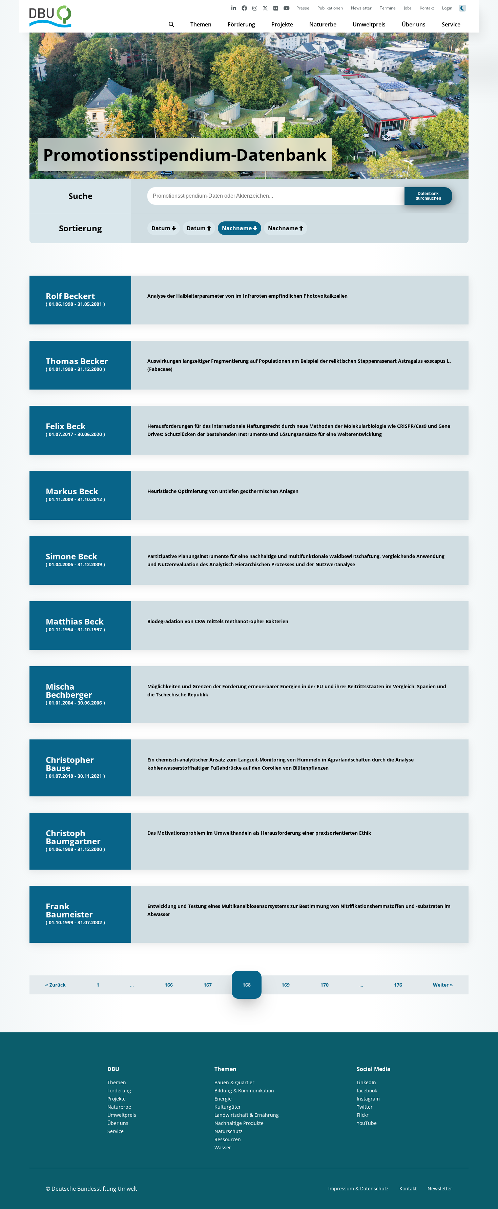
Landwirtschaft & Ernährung (246, 1115)
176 (398, 985)
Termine (388, 8)
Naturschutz (228, 1131)
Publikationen (330, 8)
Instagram (368, 1098)
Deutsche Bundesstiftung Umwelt (94, 1188)
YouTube (367, 1123)
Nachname (237, 228)
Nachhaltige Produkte (239, 1123)
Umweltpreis (369, 24)
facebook (367, 1090)
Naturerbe (322, 24)
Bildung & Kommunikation (244, 1090)
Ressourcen (227, 1139)
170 (324, 985)
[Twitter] (265, 8)
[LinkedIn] (234, 8)
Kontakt (427, 8)
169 (286, 985)
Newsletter (361, 8)
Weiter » (443, 985)
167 (208, 985)
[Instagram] (255, 8)
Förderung (241, 24)
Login (447, 8)
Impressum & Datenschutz (358, 1188)
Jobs (408, 8)
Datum (161, 228)
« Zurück (55, 985)
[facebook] (244, 8)
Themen (200, 24)
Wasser (222, 1147)
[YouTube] (286, 8)
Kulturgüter (227, 1107)
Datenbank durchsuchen (428, 196)
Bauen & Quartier (234, 1082)
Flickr (363, 1115)
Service (451, 24)
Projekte (282, 24)
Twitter (365, 1107)
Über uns (414, 24)
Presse (302, 8)
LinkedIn (366, 1082)
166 (169, 985)
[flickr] (276, 8)
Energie (223, 1098)
